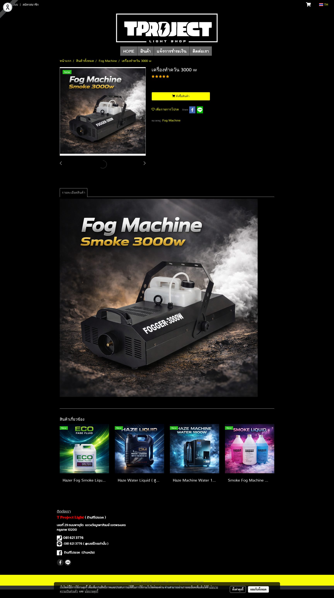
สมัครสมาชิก (31, 4)
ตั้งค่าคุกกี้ (237, 589)
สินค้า (145, 51)
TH (325, 4)
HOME (128, 51)
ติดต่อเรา (201, 51)
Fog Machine (171, 120)
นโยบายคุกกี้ (91, 591)
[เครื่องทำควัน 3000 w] (103, 111)
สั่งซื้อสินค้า (182, 96)
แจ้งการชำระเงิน (172, 51)
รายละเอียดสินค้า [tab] (73, 192)
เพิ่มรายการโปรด (167, 109)
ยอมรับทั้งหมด (258, 589)
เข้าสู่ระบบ (11, 4)
